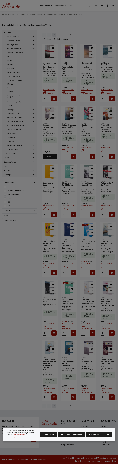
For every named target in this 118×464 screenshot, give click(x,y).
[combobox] (69, 5)
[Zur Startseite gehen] (11, 5)
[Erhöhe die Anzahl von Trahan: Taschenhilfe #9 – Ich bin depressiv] (67, 397)
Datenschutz (11, 438)
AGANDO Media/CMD (16, 191)
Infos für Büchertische (105, 443)
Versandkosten (103, 458)
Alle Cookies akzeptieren (99, 434)
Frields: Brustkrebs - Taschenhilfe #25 (67, 66)
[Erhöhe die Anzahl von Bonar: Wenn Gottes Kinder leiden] (87, 214)
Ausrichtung (8, 210)
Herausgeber (9, 182)
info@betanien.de (67, 445)
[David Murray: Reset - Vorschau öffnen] (53, 174)
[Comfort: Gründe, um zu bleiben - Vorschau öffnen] (91, 116)
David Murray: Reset (48, 184)
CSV (9, 202)
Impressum (21, 438)
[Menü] (96, 5)
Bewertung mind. (10, 220)
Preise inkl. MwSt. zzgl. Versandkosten (49, 92)
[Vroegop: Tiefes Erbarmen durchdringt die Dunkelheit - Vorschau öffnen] (53, 54)
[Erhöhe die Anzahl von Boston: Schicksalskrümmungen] (87, 397)
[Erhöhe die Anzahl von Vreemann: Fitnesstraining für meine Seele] (87, 333)
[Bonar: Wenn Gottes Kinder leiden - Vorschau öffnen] (91, 174)
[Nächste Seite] (65, 35)
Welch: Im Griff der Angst (107, 184)
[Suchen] (88, 5)
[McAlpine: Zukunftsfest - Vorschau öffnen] (111, 54)
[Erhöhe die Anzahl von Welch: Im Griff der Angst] (106, 214)
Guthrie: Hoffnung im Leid (48, 127)
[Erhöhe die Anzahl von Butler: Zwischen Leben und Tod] (67, 156)
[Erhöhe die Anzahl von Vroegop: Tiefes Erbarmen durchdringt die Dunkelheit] (48, 98)
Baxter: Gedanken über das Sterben (68, 243)
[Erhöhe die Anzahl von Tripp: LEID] (106, 156)
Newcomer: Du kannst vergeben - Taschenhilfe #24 (87, 67)
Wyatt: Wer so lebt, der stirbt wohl (106, 243)
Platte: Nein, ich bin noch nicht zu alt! (49, 243)
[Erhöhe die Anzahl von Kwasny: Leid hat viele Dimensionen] (67, 333)
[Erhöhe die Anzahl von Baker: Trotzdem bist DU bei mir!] (87, 272)
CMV (10, 198)
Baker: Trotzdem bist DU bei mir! (88, 242)
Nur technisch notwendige (71, 434)
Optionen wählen (51, 157)
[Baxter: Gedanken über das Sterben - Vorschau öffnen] (72, 232)
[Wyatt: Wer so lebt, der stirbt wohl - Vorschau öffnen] (111, 232)
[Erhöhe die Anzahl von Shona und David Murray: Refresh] (67, 214)
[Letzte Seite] (70, 35)
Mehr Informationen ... (20, 435)
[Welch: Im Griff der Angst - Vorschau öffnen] (111, 174)
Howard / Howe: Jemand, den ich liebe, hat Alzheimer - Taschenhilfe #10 (49, 364)
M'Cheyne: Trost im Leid (49, 300)
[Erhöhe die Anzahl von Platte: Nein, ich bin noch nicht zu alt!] (48, 272)
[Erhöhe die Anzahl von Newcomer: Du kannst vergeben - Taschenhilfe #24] (87, 98)
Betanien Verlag (14, 194)
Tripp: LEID (105, 125)
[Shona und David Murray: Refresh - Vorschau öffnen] (72, 174)
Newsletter (85, 426)
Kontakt (103, 426)
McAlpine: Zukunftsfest (106, 64)
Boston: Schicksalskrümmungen (87, 361)
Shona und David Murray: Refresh (68, 185)
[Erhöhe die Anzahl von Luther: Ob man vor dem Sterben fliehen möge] (106, 397)
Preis (6, 215)
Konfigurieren (48, 434)
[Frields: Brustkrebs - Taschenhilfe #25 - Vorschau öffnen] (72, 54)
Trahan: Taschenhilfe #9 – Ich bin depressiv (68, 362)
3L (9, 187)
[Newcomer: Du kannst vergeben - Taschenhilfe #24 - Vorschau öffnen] (91, 54)
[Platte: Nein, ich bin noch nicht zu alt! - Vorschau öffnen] (53, 232)
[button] (34, 32)
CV (9, 206)
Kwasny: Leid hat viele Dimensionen (67, 301)
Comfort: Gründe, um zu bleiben (87, 127)
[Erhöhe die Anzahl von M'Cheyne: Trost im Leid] (48, 333)
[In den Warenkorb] (54, 98)
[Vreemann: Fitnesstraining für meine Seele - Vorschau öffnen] (91, 290)
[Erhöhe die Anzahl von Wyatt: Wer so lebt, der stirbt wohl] (106, 272)
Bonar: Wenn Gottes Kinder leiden (87, 185)
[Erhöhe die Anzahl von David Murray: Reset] (48, 214)
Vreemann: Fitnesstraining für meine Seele (87, 301)
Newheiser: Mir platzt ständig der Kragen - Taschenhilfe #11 (107, 302)
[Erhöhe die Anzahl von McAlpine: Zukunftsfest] (106, 98)
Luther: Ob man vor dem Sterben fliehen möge (107, 361)
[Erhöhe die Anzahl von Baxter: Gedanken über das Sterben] (67, 272)
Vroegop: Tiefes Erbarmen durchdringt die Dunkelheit (49, 66)
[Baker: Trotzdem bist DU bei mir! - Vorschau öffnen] (91, 232)
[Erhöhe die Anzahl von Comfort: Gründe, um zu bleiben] (87, 156)
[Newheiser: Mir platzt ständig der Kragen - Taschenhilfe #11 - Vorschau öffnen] (111, 290)
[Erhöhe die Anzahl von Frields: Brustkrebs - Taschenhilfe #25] (67, 98)
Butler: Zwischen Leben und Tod (69, 126)
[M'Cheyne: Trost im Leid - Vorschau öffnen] (53, 290)
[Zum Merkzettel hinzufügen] (53, 48)
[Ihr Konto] (107, 5)
